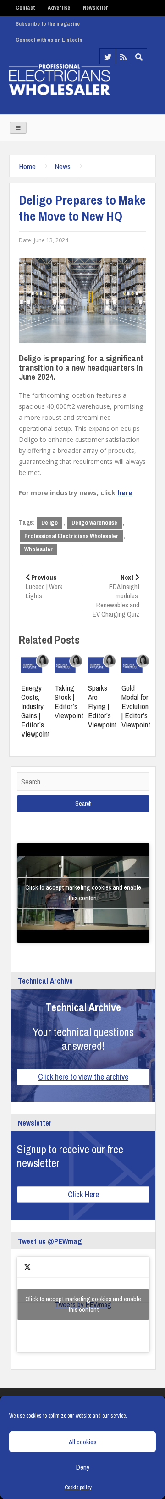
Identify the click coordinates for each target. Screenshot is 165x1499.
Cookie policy (78, 1487)
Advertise (59, 7)
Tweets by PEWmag (83, 1304)
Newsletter (95, 7)
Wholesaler (38, 549)
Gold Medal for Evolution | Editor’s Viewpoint (135, 706)
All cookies (83, 1442)
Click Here (83, 1194)
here (124, 492)
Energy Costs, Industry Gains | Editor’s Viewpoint (35, 710)
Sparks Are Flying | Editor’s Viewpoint (102, 706)
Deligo (49, 522)
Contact (25, 7)
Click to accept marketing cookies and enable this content (83, 892)
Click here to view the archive (83, 1076)
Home (27, 166)
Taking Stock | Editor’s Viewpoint (69, 701)
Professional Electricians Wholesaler (71, 536)
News (63, 166)
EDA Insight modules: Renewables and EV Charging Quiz (116, 595)
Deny (82, 1467)
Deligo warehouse (94, 522)
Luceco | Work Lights (44, 586)
